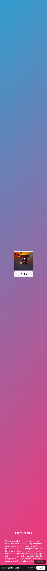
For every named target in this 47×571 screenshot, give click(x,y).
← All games (30, 568)
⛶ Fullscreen (40, 562)
